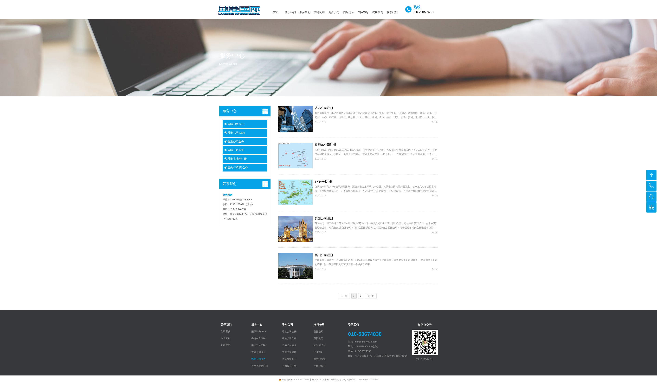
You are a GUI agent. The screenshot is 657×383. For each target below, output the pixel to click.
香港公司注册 (324, 108)
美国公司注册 (324, 255)
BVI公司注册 (323, 181)
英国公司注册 (324, 218)
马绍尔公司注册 (325, 145)
